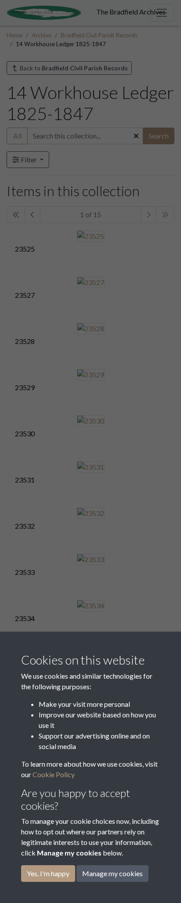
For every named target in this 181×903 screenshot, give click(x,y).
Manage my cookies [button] (112, 873)
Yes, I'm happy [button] (48, 873)
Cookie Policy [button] (54, 774)
